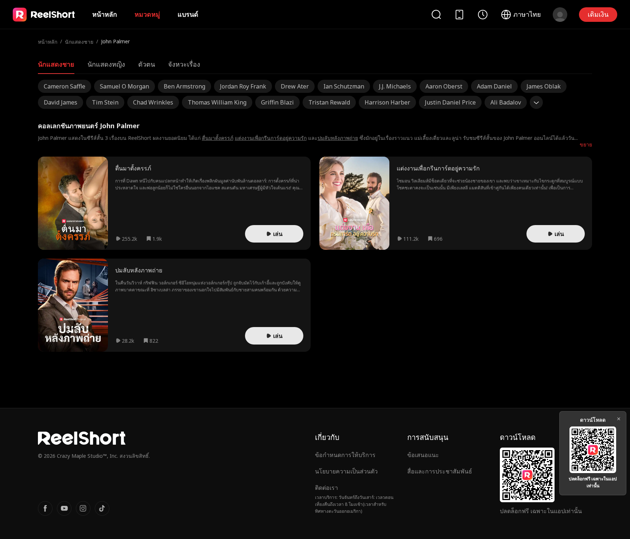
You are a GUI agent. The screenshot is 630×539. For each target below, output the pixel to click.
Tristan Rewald (329, 102)
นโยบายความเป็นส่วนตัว (346, 471)
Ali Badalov (505, 102)
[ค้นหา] (436, 14)
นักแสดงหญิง (106, 64)
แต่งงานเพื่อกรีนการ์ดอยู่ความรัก (271, 137)
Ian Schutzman (343, 86)
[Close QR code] (619, 419)
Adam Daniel (494, 86)
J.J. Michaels (395, 86)
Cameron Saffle (64, 86)
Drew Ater (295, 86)
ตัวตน (146, 64)
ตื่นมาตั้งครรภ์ (217, 137)
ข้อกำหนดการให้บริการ (345, 455)
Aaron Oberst (443, 86)
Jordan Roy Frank (243, 86)
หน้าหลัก (104, 14)
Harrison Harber (387, 102)
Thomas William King (217, 102)
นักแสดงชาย (79, 41)
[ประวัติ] (483, 14)
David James (60, 102)
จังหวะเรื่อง (184, 64)
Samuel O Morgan (124, 86)
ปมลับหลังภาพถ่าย (338, 137)
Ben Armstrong (184, 86)
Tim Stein (105, 102)
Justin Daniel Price (450, 102)
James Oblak (543, 86)
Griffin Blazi (277, 102)
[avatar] (560, 14)
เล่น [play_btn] (278, 234)
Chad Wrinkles (153, 102)
